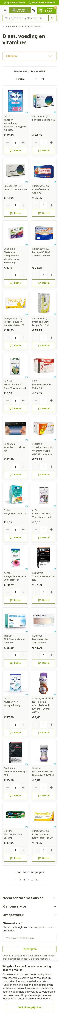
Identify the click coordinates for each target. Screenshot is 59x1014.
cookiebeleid (44, 998)
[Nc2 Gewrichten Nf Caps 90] (15, 620)
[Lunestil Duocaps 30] (15, 170)
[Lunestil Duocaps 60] (43, 101)
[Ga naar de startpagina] (20, 10)
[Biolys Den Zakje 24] (15, 494)
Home (6, 26)
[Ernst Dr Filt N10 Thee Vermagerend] (15, 365)
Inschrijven (29, 949)
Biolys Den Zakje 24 (15, 513)
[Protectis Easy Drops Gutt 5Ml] (43, 303)
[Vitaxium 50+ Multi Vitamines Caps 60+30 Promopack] (43, 428)
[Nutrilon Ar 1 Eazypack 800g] (15, 683)
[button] (29, 56)
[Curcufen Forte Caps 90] (43, 170)
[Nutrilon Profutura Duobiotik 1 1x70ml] (43, 752)
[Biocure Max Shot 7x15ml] (15, 815)
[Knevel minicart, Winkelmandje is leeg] (40, 10)
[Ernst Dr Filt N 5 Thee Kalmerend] (43, 494)
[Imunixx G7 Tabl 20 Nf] (15, 428)
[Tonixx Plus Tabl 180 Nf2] (43, 557)
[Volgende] (43, 879)
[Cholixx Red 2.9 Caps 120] (15, 752)
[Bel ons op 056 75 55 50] (33, 10)
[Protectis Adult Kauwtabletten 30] (43, 815)
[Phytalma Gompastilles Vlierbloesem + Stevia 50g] (15, 233)
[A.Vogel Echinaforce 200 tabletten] (15, 557)
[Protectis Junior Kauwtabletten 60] (15, 303)
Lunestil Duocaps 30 (15, 189)
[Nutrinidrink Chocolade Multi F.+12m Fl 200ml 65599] (43, 683)
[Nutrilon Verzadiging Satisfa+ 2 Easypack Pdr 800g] (15, 101)
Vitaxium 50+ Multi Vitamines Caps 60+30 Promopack (42, 451)
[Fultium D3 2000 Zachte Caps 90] (43, 233)
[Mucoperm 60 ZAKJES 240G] (43, 620)
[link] (16, 879)
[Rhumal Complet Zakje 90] (43, 365)
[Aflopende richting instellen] (43, 79)
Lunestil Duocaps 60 (43, 119)
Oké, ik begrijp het (29, 1007)
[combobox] (26, 18)
